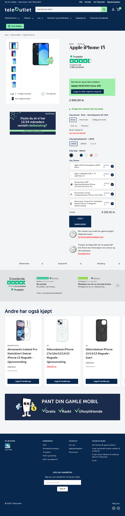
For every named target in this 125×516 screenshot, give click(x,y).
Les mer (8, 449)
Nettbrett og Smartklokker (58, 18)
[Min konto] (113, 9)
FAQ (80, 2)
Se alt (94, 461)
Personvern (73, 452)
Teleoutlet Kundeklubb (99, 18)
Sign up (62, 489)
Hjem (7, 35)
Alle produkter (16, 35)
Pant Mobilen (16, 26)
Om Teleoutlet (99, 2)
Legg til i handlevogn (23, 381)
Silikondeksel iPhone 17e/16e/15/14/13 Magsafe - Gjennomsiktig (60, 355)
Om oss (72, 445)
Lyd (38, 18)
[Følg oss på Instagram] (118, 508)
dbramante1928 (13, 345)
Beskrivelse (24, 263)
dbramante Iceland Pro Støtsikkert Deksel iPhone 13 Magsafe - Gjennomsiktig (22, 355)
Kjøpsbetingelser (113, 2)
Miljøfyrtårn (10, 441)
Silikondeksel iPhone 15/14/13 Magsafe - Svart (99, 353)
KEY (48, 345)
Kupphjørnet (81, 18)
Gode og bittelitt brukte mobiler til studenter (106, 450)
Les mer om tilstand (77, 133)
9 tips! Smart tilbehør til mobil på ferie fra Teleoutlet (105, 455)
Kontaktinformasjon (51, 449)
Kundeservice (84, 253)
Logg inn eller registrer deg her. (87, 91)
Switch (112, 166)
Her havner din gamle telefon (104, 445)
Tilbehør (27, 18)
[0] (118, 9)
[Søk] (104, 9)
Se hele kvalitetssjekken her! (91, 237)
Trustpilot (47, 452)
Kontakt (88, 2)
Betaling (101, 263)
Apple (71, 44)
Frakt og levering (49, 456)
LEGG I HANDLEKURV (80, 221)
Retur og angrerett (50, 459)
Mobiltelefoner (11, 18)
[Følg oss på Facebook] (113, 508)
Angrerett (62, 263)
